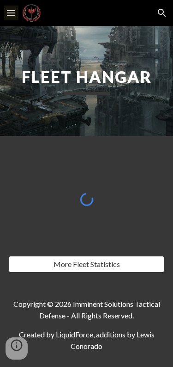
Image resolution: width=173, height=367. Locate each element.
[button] (11, 12)
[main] (87, 81)
